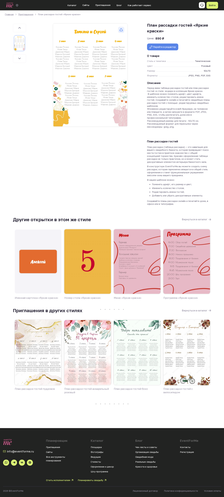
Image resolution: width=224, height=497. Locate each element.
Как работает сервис (139, 5)
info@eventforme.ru (20, 451)
